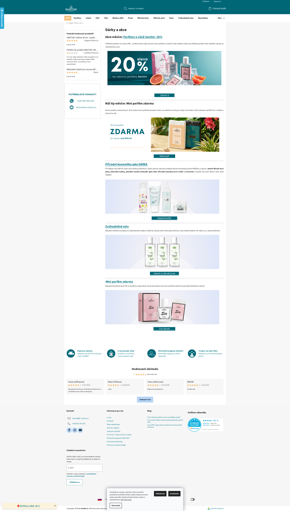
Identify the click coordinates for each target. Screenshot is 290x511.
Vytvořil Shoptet (217, 508)
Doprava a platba (113, 431)
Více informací (126, 499)
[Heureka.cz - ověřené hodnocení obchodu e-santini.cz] (206, 425)
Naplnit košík (164, 218)
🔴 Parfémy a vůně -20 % (28, 505)
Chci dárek (164, 329)
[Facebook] (69, 430)
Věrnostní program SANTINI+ (118, 438)
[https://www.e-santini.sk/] (97, 499)
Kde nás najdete (113, 428)
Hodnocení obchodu (145, 369)
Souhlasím (174, 493)
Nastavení (116, 505)
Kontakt (110, 421)
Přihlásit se (75, 482)
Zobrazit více (145, 399)
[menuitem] (67, 18)
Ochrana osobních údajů (116, 445)
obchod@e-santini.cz (80, 418)
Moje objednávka (113, 424)
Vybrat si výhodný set (164, 273)
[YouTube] (80, 430)
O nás (109, 417)
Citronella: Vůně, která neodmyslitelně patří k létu (165, 421)
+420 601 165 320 (78, 423)
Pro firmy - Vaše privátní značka (119, 434)
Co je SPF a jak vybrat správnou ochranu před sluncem (164, 426)
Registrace (217, 1)
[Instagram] (74, 430)
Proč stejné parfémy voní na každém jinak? (163, 417)
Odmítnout (160, 493)
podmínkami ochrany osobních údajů (81, 475)
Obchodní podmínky (114, 441)
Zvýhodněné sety (117, 226)
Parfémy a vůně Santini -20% (142, 37)
